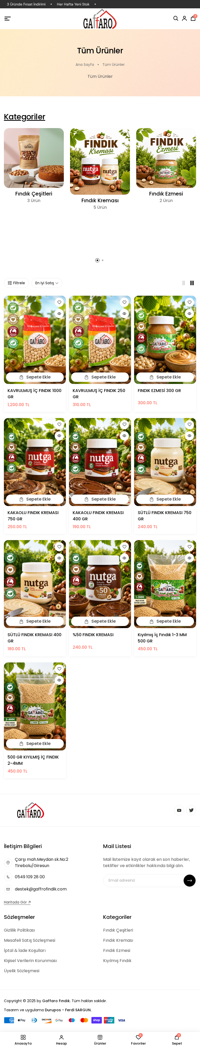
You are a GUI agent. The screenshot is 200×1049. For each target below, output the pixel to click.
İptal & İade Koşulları (25, 950)
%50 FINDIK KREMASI (93, 635)
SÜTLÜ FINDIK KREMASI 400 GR (34, 638)
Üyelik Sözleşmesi (21, 971)
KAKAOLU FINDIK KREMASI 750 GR (33, 516)
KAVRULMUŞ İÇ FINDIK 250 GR (99, 394)
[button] (97, 260)
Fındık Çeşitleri (33, 194)
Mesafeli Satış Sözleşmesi (29, 940)
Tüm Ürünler (113, 64)
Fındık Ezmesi (166, 194)
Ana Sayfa (85, 64)
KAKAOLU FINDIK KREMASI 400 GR (98, 516)
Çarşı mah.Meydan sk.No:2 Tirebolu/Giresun (41, 862)
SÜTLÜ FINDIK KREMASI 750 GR (164, 516)
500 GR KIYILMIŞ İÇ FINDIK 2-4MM (33, 760)
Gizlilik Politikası (19, 930)
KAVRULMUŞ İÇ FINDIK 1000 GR (34, 394)
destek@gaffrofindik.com (41, 889)
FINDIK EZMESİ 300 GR (159, 391)
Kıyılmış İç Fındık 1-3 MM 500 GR (162, 638)
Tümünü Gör (34, 183)
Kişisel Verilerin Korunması (30, 961)
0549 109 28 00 (30, 877)
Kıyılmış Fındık (117, 961)
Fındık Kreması (100, 200)
